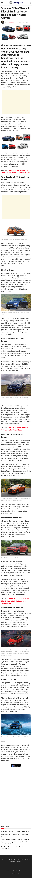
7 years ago (21, 22)
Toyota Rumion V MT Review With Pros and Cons (15, 839)
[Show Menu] (2, 2)
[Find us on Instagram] (16, 873)
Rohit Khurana (10, 22)
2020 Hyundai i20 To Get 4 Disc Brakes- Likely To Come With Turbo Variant (15, 601)
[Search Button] (30, 2)
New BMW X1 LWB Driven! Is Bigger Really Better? (15, 831)
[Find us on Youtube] (18, 873)
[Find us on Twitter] (14, 873)
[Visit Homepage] (16, 2)
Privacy (3, 859)
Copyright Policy (18, 859)
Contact (27, 859)
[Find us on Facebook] (12, 873)
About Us (13, 861)
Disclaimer (10, 859)
